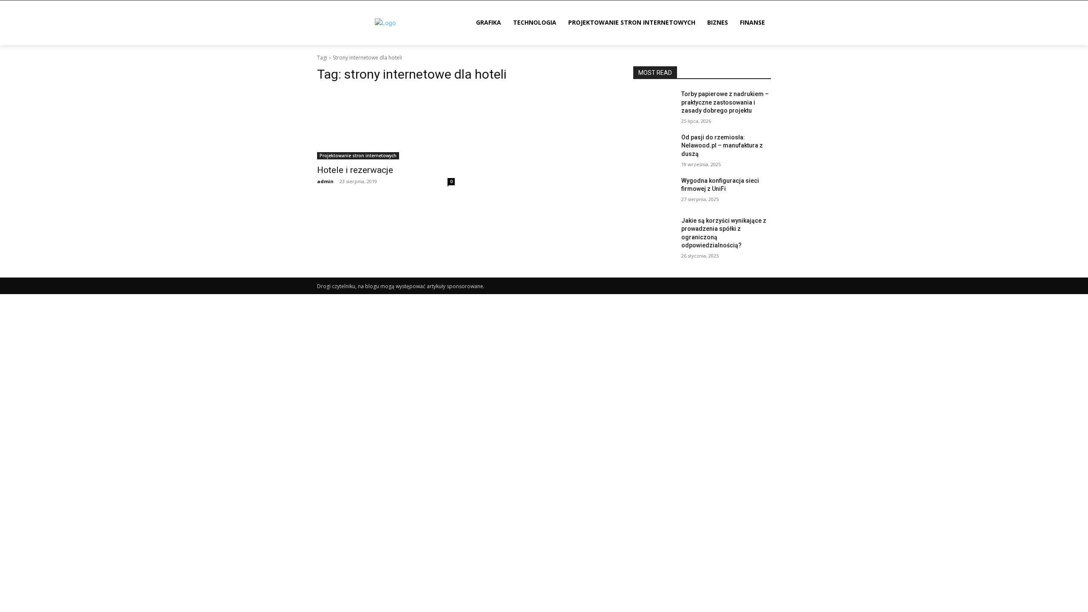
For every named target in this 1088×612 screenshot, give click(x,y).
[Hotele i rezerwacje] (386, 125)
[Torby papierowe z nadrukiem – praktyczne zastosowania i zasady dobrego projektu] (653, 104)
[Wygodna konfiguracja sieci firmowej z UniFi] (653, 191)
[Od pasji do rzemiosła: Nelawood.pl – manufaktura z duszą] (653, 147)
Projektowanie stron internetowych (358, 156)
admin (325, 181)
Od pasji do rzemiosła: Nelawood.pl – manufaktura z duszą (722, 145)
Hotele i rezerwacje (355, 170)
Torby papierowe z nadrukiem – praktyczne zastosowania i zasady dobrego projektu (725, 102)
